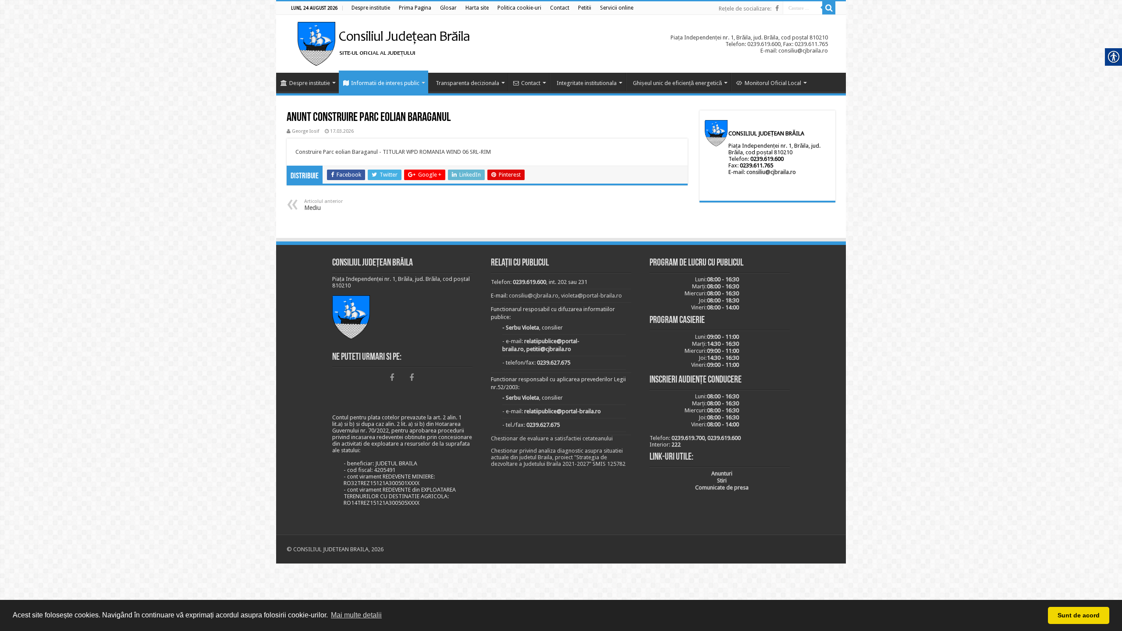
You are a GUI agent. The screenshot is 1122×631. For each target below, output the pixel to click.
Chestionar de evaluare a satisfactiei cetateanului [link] (552, 438)
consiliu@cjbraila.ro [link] (771, 172)
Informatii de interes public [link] (385, 83)
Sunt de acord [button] (1079, 615)
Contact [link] (530, 83)
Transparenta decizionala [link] (467, 83)
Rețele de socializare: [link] (745, 8)
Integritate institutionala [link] (587, 83)
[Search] (828, 7)
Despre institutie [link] (309, 83)
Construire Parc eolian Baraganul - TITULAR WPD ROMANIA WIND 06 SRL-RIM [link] (393, 152)
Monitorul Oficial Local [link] (773, 83)
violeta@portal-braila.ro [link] (591, 295)
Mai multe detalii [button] (356, 615)
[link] (370, 7)
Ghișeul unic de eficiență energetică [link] (677, 83)
